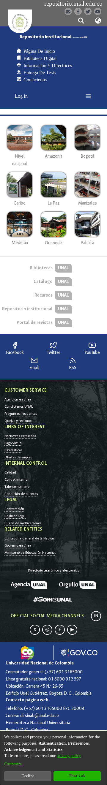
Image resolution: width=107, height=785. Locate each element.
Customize (13, 764)
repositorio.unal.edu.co (73, 3)
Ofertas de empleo (18, 457)
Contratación (14, 509)
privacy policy (69, 756)
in (96, 616)
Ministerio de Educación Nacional (30, 552)
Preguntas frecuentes (20, 413)
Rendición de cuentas (21, 493)
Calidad (10, 472)
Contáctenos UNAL (18, 406)
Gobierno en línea (17, 545)
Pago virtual (13, 443)
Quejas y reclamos (18, 420)
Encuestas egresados (20, 435)
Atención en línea (17, 399)
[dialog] (53, 758)
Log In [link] (21, 96)
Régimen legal (15, 516)
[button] (81, 20)
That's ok (77, 776)
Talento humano (16, 486)
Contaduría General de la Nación (29, 538)
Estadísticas (13, 450)
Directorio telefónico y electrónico (53, 570)
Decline (27, 776)
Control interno (15, 479)
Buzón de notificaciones (22, 523)
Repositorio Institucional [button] (46, 37)
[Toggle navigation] (88, 96)
